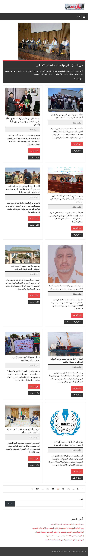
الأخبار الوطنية (77, 150)
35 (48, 489)
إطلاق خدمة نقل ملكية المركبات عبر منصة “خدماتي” (65, 536)
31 (69, 489)
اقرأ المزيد (79, 78)
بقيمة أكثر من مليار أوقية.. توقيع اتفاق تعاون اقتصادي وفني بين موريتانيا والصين (22, 121)
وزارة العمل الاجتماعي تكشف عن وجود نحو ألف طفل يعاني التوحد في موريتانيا (66, 198)
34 (53, 489)
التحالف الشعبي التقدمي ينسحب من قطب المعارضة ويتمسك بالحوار (59, 532)
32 (63, 489)
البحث (80, 499)
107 (37, 489)
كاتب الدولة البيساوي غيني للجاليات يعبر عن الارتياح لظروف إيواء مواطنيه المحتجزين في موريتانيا (23, 189)
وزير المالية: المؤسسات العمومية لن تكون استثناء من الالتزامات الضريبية (58, 528)
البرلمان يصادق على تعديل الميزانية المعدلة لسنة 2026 (64, 540)
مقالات (67, 322)
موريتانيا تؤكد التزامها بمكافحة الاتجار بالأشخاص (59, 65)
